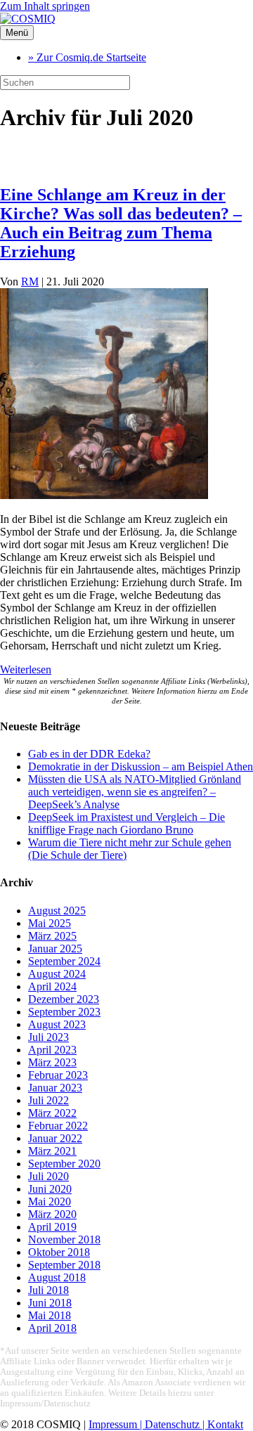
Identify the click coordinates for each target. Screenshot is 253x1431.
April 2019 (52, 1227)
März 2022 (52, 1113)
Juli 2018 (48, 1290)
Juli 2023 (48, 1037)
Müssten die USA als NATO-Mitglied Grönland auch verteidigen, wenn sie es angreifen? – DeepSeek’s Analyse (134, 791)
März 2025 (52, 936)
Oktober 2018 (59, 1252)
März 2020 (52, 1214)
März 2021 (52, 1151)
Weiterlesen (25, 669)
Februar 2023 (58, 1075)
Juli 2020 (48, 1176)
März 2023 (52, 1062)
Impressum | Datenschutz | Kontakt (166, 1424)
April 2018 (52, 1328)
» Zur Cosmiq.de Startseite (87, 57)
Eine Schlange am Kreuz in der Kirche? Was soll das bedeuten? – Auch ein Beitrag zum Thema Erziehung (121, 223)
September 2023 (64, 1012)
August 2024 (57, 974)
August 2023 (57, 1024)
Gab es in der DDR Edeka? (89, 754)
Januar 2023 (55, 1088)
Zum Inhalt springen (45, 6)
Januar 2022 (55, 1138)
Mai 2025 (49, 923)
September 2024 (64, 961)
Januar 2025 (55, 948)
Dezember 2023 (63, 999)
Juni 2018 (50, 1303)
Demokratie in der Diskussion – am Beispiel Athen (140, 766)
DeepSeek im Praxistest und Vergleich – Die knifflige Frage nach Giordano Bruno (126, 823)
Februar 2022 (58, 1126)
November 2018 (64, 1239)
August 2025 (57, 911)
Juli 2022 (48, 1100)
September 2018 (64, 1265)
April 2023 (52, 1050)
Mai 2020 (49, 1201)
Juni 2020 (50, 1189)
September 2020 (64, 1164)
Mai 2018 (49, 1315)
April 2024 (52, 986)
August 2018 (57, 1277)
